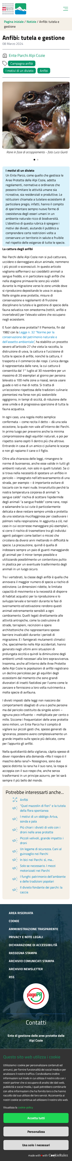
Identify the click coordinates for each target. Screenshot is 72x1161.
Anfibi (44, 70)
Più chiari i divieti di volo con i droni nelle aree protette (36, 829)
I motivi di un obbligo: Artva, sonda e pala (35, 819)
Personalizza (36, 1131)
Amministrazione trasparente (33, 929)
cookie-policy (25, 1107)
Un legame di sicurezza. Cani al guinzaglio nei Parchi (37, 851)
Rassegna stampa (23, 953)
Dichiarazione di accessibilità (33, 945)
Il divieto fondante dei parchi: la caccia (37, 890)
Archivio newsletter (26, 969)
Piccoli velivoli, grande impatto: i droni (38, 840)
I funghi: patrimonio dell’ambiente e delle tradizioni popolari (39, 879)
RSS (11, 977)
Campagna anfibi (21, 63)
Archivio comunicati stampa (31, 961)
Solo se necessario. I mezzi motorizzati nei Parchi (34, 868)
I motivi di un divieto (19, 70)
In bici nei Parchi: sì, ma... (33, 859)
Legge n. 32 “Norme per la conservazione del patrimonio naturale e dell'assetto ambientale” (29, 337)
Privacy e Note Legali (26, 937)
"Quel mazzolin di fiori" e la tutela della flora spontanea (39, 808)
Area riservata (21, 913)
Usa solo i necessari (36, 1145)
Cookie (14, 921)
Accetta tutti (36, 1118)
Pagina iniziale (14, 21)
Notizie (31, 21)
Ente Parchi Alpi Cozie (27, 55)
